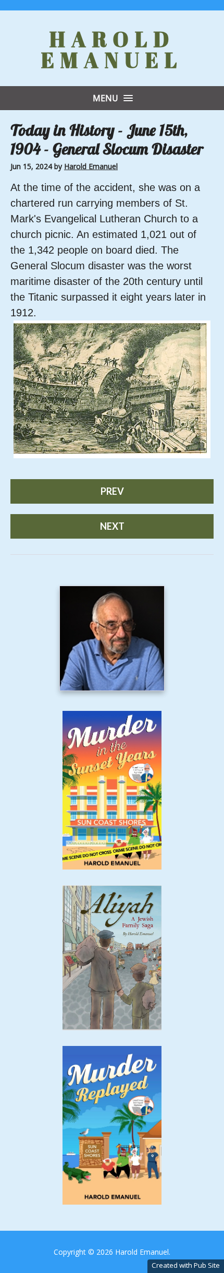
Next (112, 526)
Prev (112, 491)
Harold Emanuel (112, 49)
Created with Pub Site (186, 1265)
